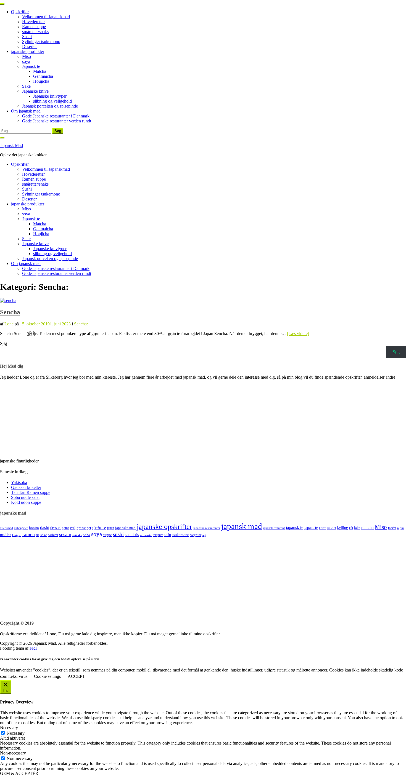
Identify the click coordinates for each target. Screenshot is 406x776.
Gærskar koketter (26, 487)
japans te (311, 527)
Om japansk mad (26, 111)
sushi (118, 534)
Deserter (29, 46)
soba (86, 535)
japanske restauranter (206, 527)
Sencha (10, 312)
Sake (26, 86)
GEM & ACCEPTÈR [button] (19, 773)
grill (72, 528)
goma (65, 528)
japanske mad (125, 528)
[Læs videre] (298, 333)
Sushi (27, 36)
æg (204, 535)
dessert (55, 527)
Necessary (16, 733)
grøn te (99, 527)
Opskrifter (20, 11)
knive (322, 527)
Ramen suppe (34, 26)
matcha (367, 527)
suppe (107, 535)
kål (351, 527)
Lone (9, 324)
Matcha (39, 71)
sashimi (53, 535)
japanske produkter (27, 51)
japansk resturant (274, 527)
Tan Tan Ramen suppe (30, 492)
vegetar (195, 535)
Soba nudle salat (25, 497)
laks (357, 528)
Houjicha (41, 81)
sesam (65, 534)
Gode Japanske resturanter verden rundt (56, 121)
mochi (392, 528)
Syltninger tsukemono (41, 41)
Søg (3, 343)
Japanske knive (35, 91)
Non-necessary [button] (13, 753)
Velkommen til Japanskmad (46, 16)
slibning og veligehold (52, 101)
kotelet (331, 527)
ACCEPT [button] (76, 676)
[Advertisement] (165, 576)
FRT (34, 648)
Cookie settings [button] (47, 676)
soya (26, 61)
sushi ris (132, 534)
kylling (342, 527)
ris (37, 535)
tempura (158, 535)
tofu (167, 535)
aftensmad (6, 527)
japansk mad (241, 526)
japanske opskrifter (164, 527)
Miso (26, 56)
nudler (5, 535)
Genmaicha (43, 76)
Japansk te (31, 66)
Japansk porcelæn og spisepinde (50, 106)
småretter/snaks (35, 31)
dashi (44, 527)
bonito (34, 528)
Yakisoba (19, 482)
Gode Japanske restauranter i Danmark (55, 116)
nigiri (400, 527)
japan (110, 528)
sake (43, 535)
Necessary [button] (9, 727)
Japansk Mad (11, 145)
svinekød (146, 535)
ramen (28, 534)
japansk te (294, 527)
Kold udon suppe (26, 502)
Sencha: (81, 324)
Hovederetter (33, 21)
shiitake (77, 535)
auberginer (21, 527)
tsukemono (180, 535)
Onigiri (16, 535)
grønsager (84, 528)
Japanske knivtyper (50, 96)
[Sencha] (8, 300)
